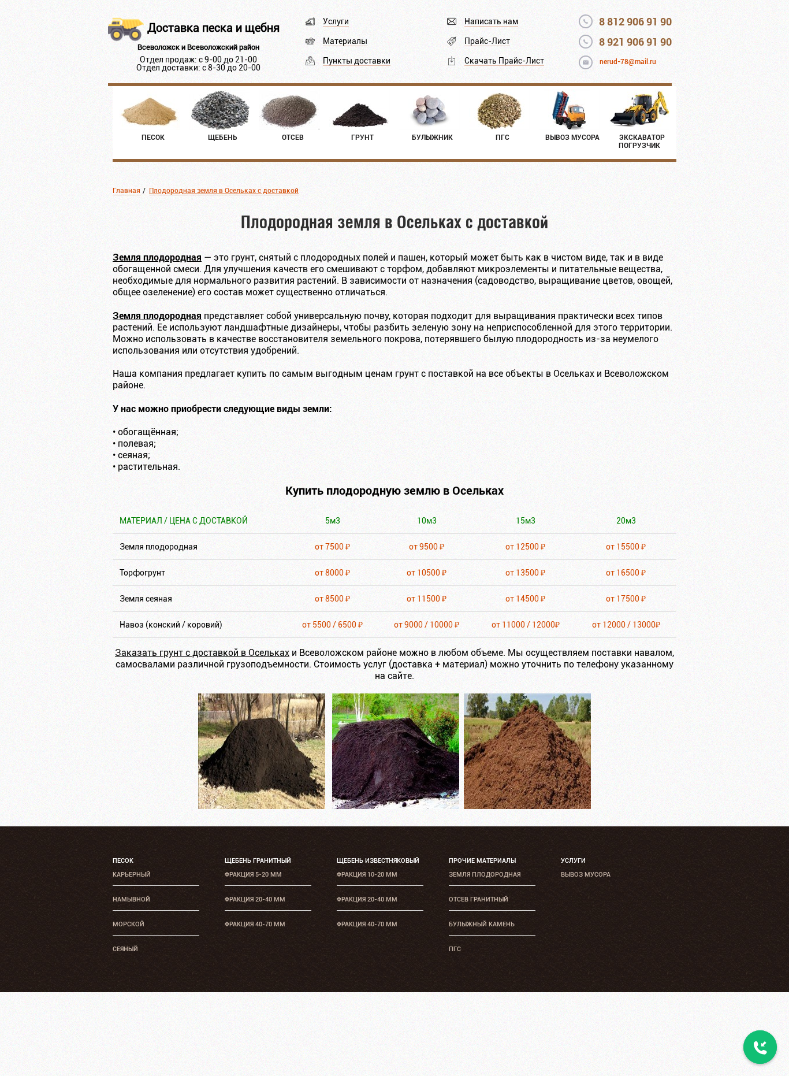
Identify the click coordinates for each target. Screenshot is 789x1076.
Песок (123, 860)
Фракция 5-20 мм (253, 874)
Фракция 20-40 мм (255, 899)
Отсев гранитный (478, 899)
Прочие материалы (482, 860)
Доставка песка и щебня (213, 28)
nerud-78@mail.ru (628, 62)
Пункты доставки (356, 60)
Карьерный (132, 874)
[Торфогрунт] (395, 805)
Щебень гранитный (258, 860)
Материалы (345, 41)
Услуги (336, 21)
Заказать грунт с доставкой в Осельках (202, 652)
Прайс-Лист (487, 41)
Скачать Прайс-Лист (504, 60)
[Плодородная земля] (261, 805)
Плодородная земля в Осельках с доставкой (224, 191)
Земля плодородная (484, 874)
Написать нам (491, 21)
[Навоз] (527, 805)
